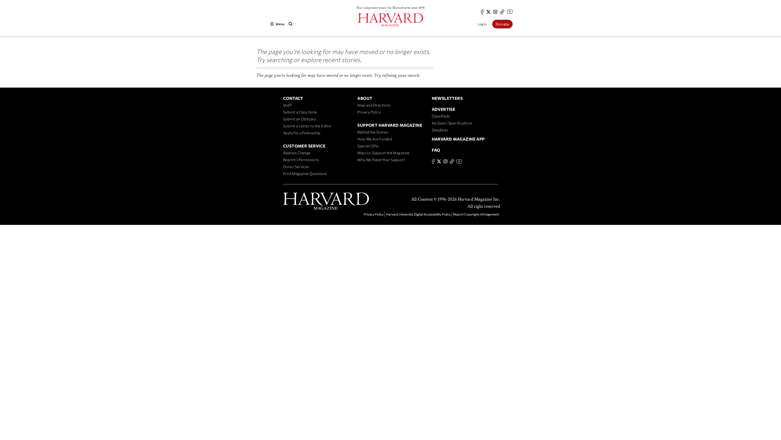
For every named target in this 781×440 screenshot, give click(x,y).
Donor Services (296, 166)
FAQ (436, 149)
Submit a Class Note (300, 112)
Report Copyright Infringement (476, 214)
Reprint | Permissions (301, 159)
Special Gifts (368, 146)
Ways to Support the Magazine (383, 153)
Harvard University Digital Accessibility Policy (418, 214)
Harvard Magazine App (458, 138)
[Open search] (290, 24)
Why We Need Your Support (381, 159)
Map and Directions (373, 105)
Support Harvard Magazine (389, 125)
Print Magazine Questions (305, 173)
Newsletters (447, 98)
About (364, 98)
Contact (293, 98)
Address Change (297, 153)
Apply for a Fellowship (302, 133)
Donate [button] (502, 24)
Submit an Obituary (299, 119)
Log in (482, 24)
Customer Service (304, 145)
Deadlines (440, 130)
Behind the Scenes (372, 132)
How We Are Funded (374, 139)
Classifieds (441, 116)
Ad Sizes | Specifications (452, 123)
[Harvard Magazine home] (390, 19)
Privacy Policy (369, 112)
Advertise (443, 109)
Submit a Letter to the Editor (307, 126)
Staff (287, 105)
